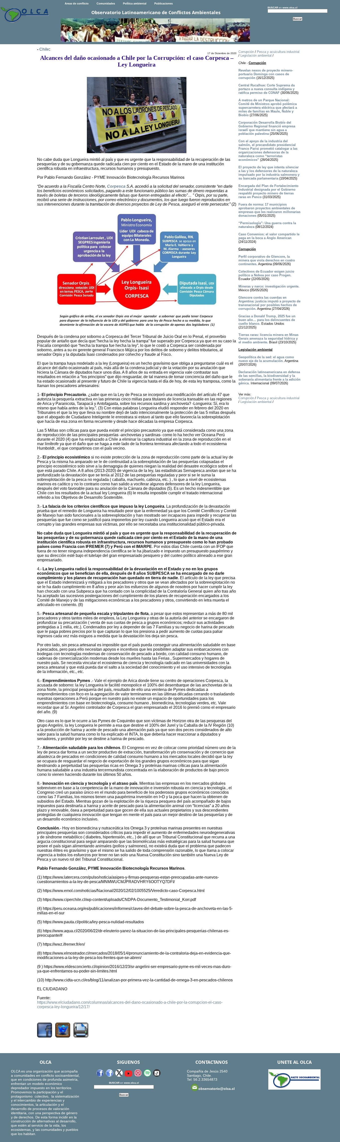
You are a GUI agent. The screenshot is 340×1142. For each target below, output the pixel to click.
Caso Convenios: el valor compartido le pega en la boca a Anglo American (268, 236)
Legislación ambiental (256, 55)
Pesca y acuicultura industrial (278, 52)
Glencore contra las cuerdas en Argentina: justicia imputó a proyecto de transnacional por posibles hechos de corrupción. (269, 303)
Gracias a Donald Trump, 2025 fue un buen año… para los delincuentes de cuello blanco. (266, 319)
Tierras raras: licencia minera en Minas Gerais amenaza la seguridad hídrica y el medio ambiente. (268, 338)
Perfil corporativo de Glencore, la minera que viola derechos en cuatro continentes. (266, 260)
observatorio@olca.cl (216, 1089)
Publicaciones (163, 3)
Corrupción (246, 52)
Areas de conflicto (77, 3)
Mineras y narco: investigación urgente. (268, 286)
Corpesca (116, 186)
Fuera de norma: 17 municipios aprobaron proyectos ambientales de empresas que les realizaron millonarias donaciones (269, 210)
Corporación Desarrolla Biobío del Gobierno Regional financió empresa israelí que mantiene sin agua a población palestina (266, 128)
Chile (44, 49)
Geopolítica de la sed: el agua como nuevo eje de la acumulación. (266, 359)
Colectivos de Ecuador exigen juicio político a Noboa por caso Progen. (266, 273)
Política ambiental (134, 3)
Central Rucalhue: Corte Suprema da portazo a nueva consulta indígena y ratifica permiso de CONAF (266, 89)
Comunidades (106, 3)
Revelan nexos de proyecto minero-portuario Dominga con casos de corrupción (265, 74)
